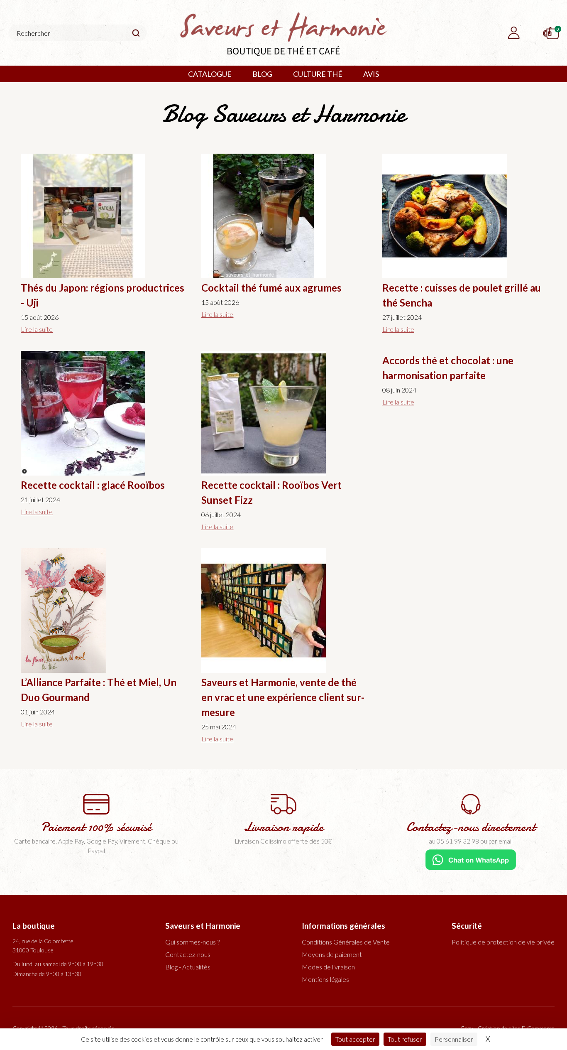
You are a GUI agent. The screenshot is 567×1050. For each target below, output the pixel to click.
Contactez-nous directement (470, 827)
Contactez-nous (187, 954)
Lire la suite (37, 329)
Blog (262, 74)
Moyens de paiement (332, 954)
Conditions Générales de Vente (346, 942)
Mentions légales (325, 979)
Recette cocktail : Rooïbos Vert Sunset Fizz (271, 492)
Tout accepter (355, 1039)
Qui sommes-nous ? (192, 942)
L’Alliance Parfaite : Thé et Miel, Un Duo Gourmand (98, 689)
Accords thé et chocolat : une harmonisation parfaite (447, 367)
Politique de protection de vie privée (503, 942)
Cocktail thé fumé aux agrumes (271, 288)
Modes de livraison (328, 967)
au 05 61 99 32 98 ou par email (471, 841)
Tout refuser (405, 1039)
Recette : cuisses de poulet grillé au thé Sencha (461, 295)
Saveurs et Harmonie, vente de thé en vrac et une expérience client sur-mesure (282, 697)
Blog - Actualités (187, 967)
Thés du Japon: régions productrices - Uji (102, 295)
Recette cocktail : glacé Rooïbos (93, 485)
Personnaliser (454, 1039)
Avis (371, 74)
